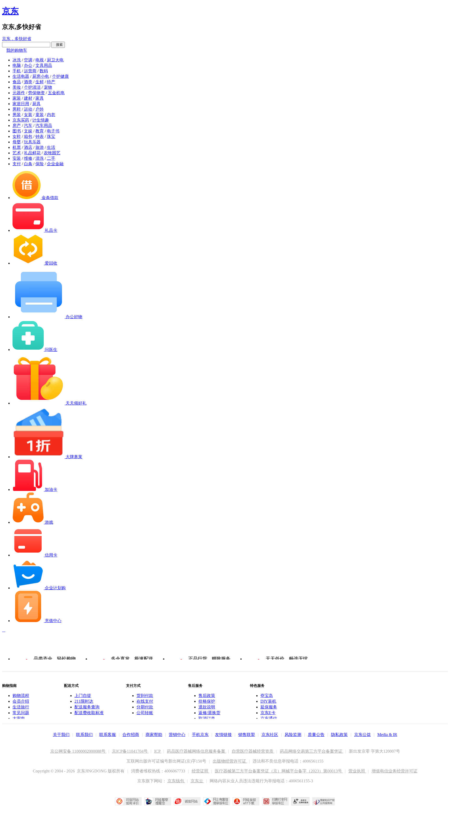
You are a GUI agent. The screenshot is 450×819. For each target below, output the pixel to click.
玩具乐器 (32, 142)
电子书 (53, 131)
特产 (51, 82)
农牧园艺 (52, 153)
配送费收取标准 (89, 713)
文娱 (28, 131)
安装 (16, 158)
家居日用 (20, 103)
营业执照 (357, 771)
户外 (39, 109)
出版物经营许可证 (230, 761)
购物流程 (20, 695)
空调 (28, 60)
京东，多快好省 (16, 38)
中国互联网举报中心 (216, 801)
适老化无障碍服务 (300, 801)
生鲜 (39, 82)
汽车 (28, 125)
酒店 (28, 147)
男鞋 (16, 109)
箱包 (28, 136)
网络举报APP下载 (246, 801)
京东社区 (269, 734)
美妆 (16, 87)
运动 (28, 109)
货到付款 (144, 695)
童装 (39, 114)
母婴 (16, 142)
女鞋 (16, 136)
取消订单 (206, 718)
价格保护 (206, 701)
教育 (39, 131)
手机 (16, 71)
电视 (39, 60)
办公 (28, 65)
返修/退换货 (209, 713)
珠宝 (51, 136)
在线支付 (144, 701)
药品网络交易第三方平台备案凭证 (311, 751)
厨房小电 (40, 76)
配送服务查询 (86, 707)
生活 (51, 147)
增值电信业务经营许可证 (394, 771)
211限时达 (83, 701)
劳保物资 (36, 93)
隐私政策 (339, 734)
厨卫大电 (55, 60)
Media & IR (387, 734)
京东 (10, 11)
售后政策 (206, 695)
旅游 (39, 147)
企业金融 (55, 164)
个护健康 (60, 76)
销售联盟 (246, 734)
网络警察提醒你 (157, 801)
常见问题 (20, 713)
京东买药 (20, 120)
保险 (39, 164)
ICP (157, 751)
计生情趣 (40, 120)
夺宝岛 (266, 695)
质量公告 (316, 734)
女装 (28, 114)
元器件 (18, 93)
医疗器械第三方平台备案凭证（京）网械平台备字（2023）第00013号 (279, 771)
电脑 (16, 65)
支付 (16, 164)
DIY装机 (268, 701)
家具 (39, 98)
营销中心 (177, 734)
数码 (44, 71)
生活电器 (20, 76)
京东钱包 (176, 781)
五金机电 (56, 93)
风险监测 (293, 734)
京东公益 (362, 734)
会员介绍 (20, 701)
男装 (16, 114)
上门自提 (82, 695)
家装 (16, 98)
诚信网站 (187, 801)
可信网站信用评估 (128, 801)
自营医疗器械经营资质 (253, 751)
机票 (16, 147)
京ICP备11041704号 (130, 751)
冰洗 (16, 60)
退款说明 (206, 707)
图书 (16, 131)
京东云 (197, 781)
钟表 (39, 136)
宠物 (48, 87)
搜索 (58, 45)
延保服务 (268, 707)
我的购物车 (16, 50)
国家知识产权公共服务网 (323, 801)
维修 (28, 158)
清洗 (39, 158)
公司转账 (144, 713)
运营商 (30, 71)
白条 (28, 164)
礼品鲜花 (32, 153)
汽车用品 (43, 125)
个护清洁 (32, 87)
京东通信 (268, 718)
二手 (51, 158)
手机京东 (200, 734)
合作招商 (130, 734)
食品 (16, 82)
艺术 (16, 153)
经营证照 (200, 771)
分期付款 (144, 707)
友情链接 (223, 734)
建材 (28, 98)
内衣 (51, 114)
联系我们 (84, 734)
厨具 (36, 103)
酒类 (28, 82)
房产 (16, 125)
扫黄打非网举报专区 (275, 801)
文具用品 (43, 65)
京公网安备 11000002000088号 (78, 751)
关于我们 (61, 734)
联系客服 (107, 734)
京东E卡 (268, 713)
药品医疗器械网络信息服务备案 (196, 751)
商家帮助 (154, 734)
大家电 (18, 718)
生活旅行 (20, 707)
